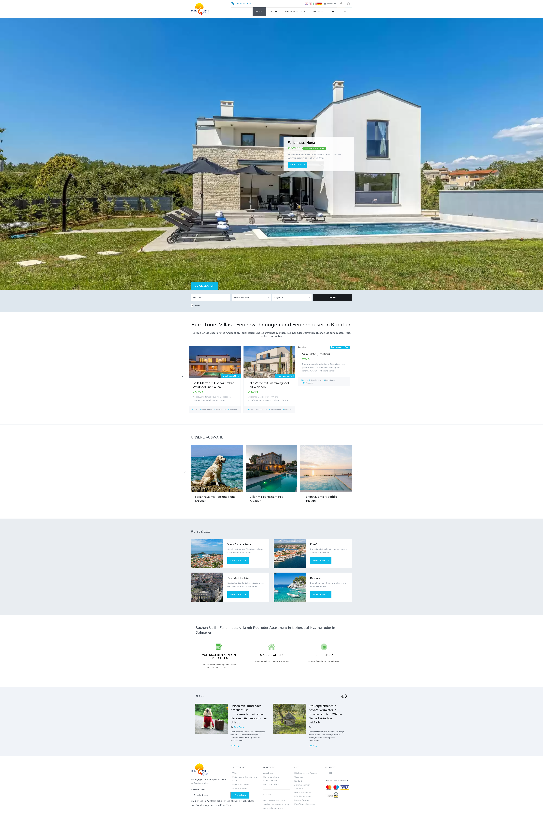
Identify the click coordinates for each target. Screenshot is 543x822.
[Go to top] (535, 814)
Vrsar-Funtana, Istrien (239, 544)
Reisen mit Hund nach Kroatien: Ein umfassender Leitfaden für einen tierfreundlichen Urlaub (248, 714)
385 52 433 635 (243, 3)
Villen (273, 11)
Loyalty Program (302, 800)
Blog (333, 11)
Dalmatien (316, 578)
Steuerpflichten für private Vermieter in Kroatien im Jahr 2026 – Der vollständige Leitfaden (325, 714)
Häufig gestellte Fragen (305, 773)
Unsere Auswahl (239, 788)
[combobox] (251, 297)
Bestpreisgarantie (302, 792)
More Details (296, 162)
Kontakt (298, 781)
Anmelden (240, 795)
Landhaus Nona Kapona (307, 145)
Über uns (298, 777)
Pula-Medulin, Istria (238, 578)
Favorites (331, 4)
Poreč (313, 544)
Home (259, 11)
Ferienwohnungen (294, 11)
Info (346, 11)
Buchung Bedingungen (274, 800)
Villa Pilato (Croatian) (316, 354)
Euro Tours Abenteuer (304, 804)
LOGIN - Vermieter (303, 796)
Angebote (318, 11)
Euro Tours (239, 727)
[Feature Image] (211, 719)
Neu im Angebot (271, 784)
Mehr (233, 746)
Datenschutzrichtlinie (273, 808)
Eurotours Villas (201, 783)
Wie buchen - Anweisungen (276, 804)
